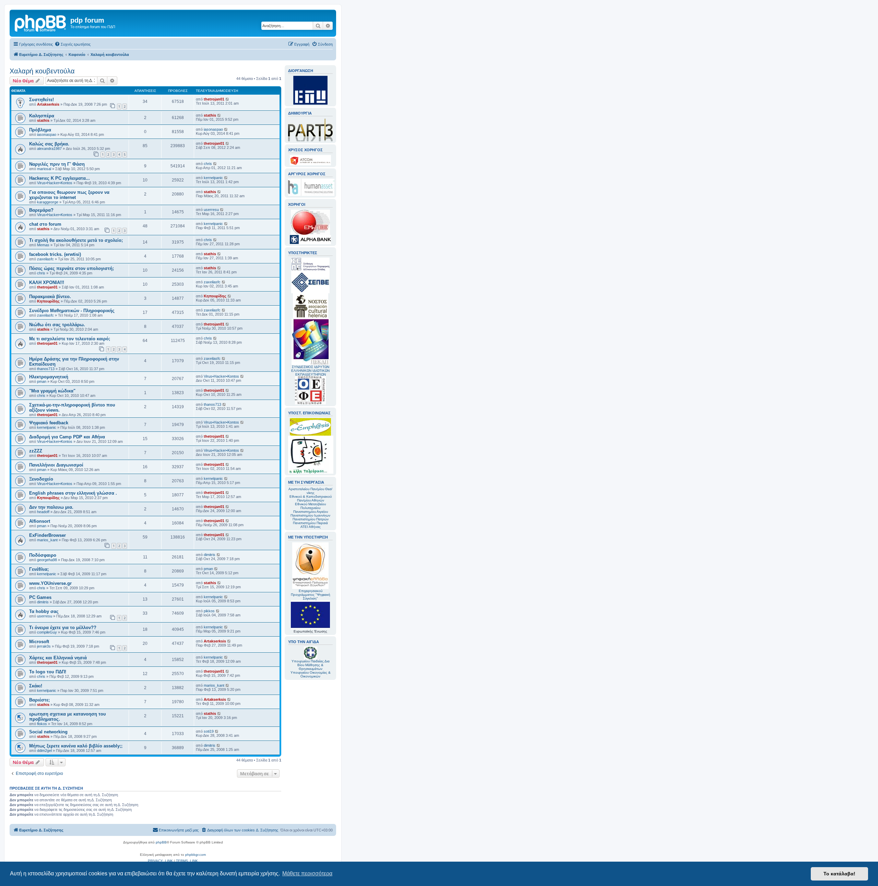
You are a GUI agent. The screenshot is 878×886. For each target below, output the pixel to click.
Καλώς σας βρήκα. (49, 143)
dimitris (209, 555)
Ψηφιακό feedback (48, 422)
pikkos (209, 611)
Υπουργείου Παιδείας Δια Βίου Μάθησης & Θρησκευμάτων (311, 665)
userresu (211, 210)
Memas (43, 245)
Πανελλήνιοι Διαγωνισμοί (56, 465)
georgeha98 (47, 560)
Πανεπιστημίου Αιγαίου (310, 511)
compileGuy (47, 632)
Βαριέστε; (39, 699)
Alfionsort (39, 521)
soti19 (209, 731)
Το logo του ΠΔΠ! (47, 671)
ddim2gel (44, 750)
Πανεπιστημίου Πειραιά (310, 523)
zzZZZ (35, 450)
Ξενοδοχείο (41, 479)
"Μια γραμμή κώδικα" (52, 390)
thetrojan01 (214, 99)
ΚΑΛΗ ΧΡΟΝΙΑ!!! (46, 282)
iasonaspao (46, 134)
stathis (43, 120)
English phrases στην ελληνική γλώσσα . (73, 493)
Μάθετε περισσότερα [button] (307, 873)
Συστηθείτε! (41, 99)
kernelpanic (213, 178)
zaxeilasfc (45, 259)
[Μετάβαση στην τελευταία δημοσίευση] (227, 99)
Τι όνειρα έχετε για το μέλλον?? (62, 627)
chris (208, 164)
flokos (42, 724)
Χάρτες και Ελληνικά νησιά (58, 657)
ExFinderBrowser (47, 535)
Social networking (48, 731)
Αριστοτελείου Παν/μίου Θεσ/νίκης (310, 491)
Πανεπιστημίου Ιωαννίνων (310, 515)
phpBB (161, 842)
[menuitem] (73, 44)
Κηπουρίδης (48, 301)
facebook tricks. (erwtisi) (55, 254)
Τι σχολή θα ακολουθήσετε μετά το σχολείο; (76, 240)
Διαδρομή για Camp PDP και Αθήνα (67, 436)
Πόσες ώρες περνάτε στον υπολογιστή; (71, 268)
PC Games (40, 597)
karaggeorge (47, 202)
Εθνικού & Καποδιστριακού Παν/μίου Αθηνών (310, 498)
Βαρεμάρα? (41, 210)
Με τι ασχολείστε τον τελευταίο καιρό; (69, 338)
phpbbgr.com (195, 855)
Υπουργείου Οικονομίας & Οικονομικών (310, 674)
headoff (43, 512)
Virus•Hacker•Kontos (54, 183)
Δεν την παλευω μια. (51, 507)
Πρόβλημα (40, 129)
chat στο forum (45, 224)
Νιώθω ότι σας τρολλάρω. (57, 324)
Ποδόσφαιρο (42, 555)
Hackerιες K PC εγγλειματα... (59, 178)
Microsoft (39, 641)
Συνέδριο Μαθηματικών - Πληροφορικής (72, 310)
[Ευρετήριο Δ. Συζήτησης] (40, 22)
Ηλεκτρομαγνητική (48, 376)
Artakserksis (48, 104)
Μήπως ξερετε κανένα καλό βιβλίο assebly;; (75, 745)
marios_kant (47, 540)
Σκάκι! (35, 685)
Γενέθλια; (39, 569)
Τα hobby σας (44, 611)
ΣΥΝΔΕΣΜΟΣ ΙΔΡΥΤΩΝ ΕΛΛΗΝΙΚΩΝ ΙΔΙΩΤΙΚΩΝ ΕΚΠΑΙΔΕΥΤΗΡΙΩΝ (310, 370)
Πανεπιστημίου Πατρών (311, 519)
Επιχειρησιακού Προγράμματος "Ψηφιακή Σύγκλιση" (310, 594)
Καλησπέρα (41, 115)
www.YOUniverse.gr (50, 583)
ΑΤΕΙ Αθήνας (310, 527)
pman (41, 381)
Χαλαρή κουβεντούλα (42, 71)
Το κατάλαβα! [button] (839, 873)
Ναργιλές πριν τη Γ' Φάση (57, 164)
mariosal (44, 169)
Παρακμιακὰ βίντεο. (50, 296)
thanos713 (46, 369)
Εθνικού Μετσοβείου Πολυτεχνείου (310, 506)
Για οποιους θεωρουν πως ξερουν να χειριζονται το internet (69, 195)
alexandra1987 (49, 148)
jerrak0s (44, 646)
